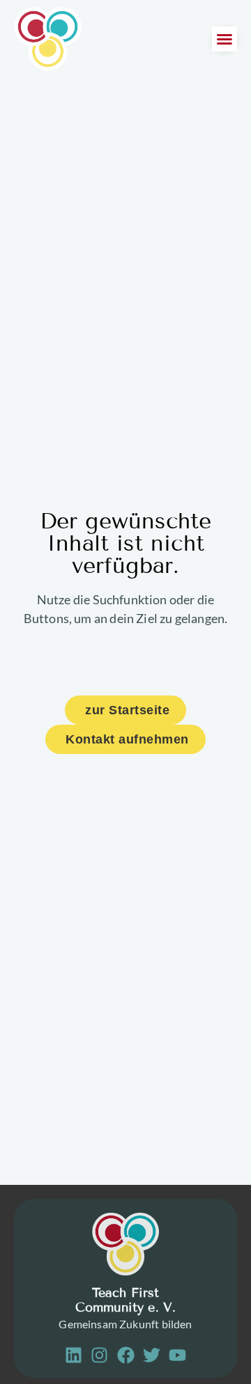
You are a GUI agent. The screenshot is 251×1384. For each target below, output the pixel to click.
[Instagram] (99, 1355)
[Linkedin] (73, 1355)
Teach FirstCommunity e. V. (125, 1300)
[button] (224, 39)
